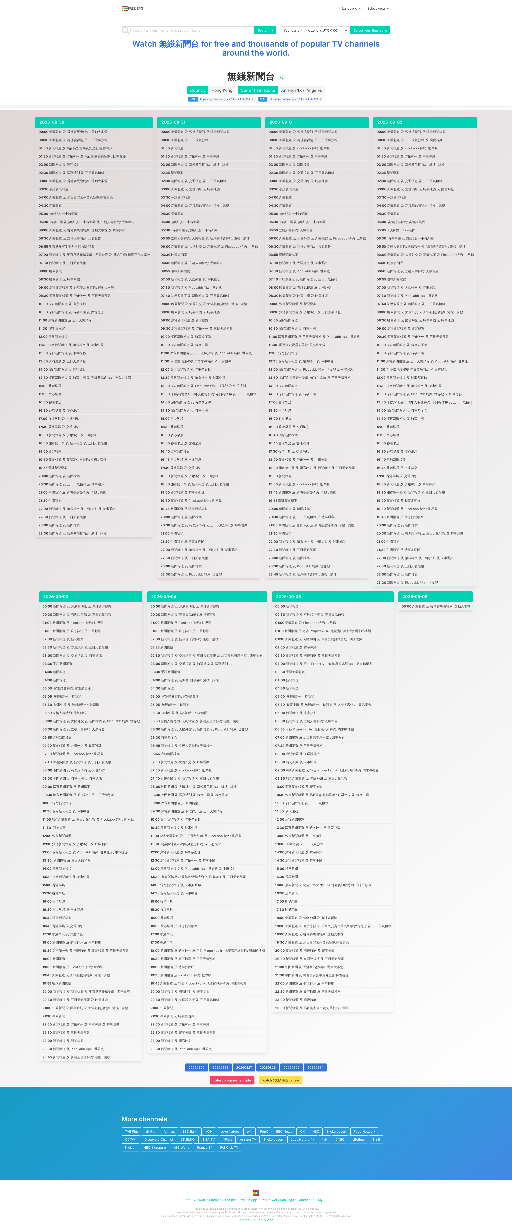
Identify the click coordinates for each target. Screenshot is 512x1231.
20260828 (220, 1067)
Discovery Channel (158, 1139)
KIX (302, 1131)
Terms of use (245, 1219)
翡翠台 (151, 1131)
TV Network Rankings (277, 1200)
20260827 (244, 1067)
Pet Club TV (229, 1147)
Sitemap (215, 1200)
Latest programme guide (232, 1080)
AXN (209, 1131)
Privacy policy (266, 1219)
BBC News (284, 1131)
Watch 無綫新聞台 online (280, 1080)
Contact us (306, 1200)
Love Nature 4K (302, 1139)
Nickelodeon (336, 1131)
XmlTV (190, 1200)
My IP (322, 1200)
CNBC (340, 1139)
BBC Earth (190, 1131)
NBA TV (209, 1139)
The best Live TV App (240, 1200)
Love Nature (229, 1131)
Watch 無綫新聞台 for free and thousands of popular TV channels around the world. (256, 48)
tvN (249, 1131)
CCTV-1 (131, 1139)
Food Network (364, 1131)
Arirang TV (248, 1139)
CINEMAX (188, 1139)
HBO (315, 1131)
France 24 (204, 1147)
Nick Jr (130, 1147)
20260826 (268, 1067)
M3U (202, 1200)
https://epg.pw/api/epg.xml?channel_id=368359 (295, 99)
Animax (169, 1131)
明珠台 (227, 1139)
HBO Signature (155, 1147)
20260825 (292, 1067)
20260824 (315, 1067)
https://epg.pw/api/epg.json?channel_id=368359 (227, 99)
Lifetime (358, 1139)
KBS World (181, 1147)
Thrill (376, 1139)
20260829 (197, 1067)
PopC (264, 1131)
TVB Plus (131, 1131)
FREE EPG (135, 8)
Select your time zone (370, 30)
